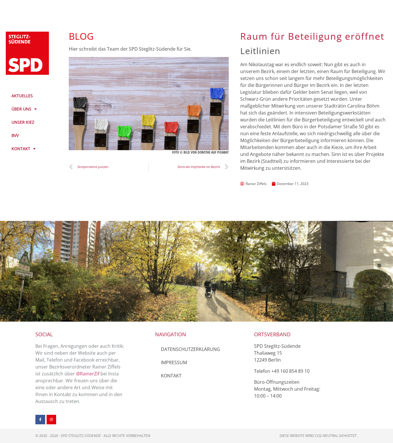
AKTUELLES (22, 95)
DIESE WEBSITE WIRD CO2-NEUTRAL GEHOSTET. (319, 435)
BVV (15, 135)
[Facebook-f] (40, 420)
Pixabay (223, 152)
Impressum (174, 362)
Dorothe (204, 152)
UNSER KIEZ (23, 122)
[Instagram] (51, 420)
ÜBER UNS (21, 109)
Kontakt (171, 376)
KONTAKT (21, 148)
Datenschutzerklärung (190, 349)
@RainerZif (87, 374)
